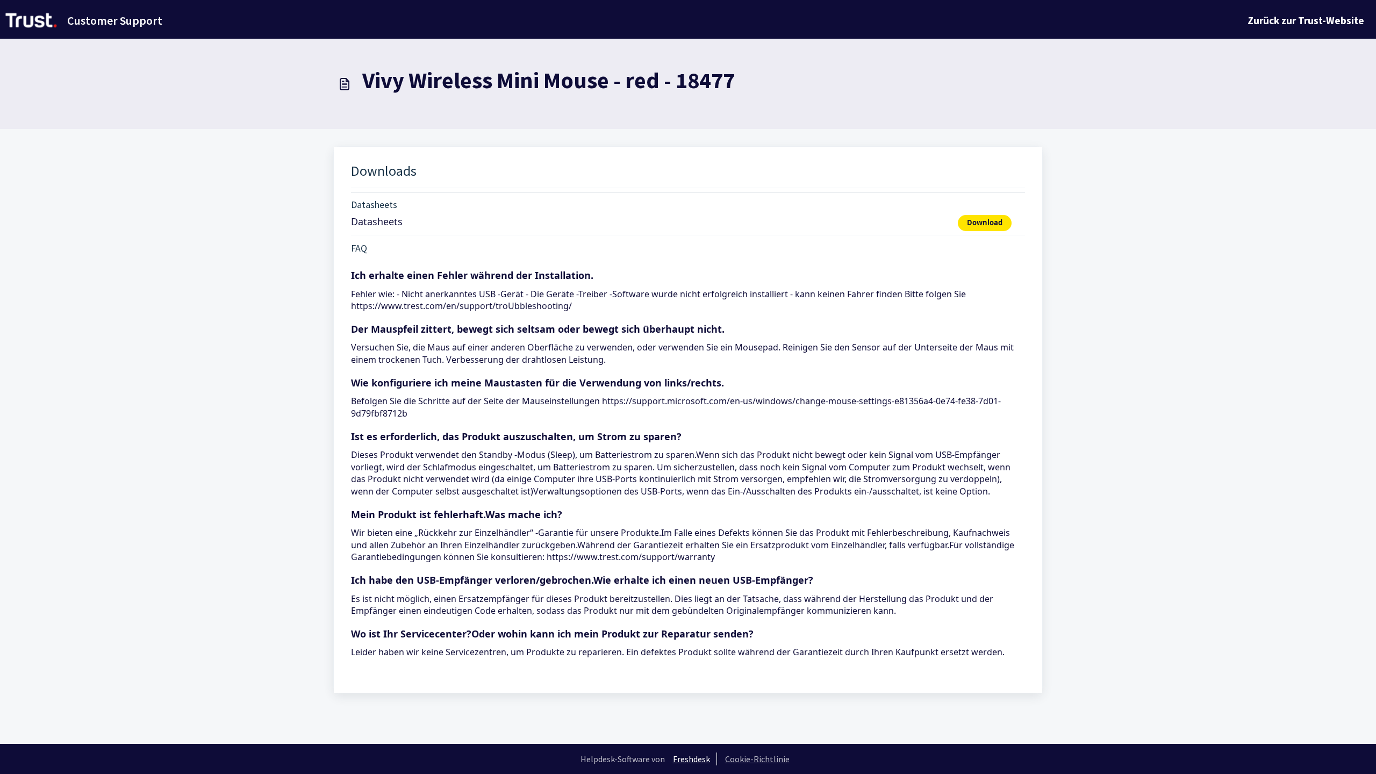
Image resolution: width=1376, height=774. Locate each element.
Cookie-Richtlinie (757, 759)
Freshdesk (691, 759)
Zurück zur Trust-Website (1306, 20)
